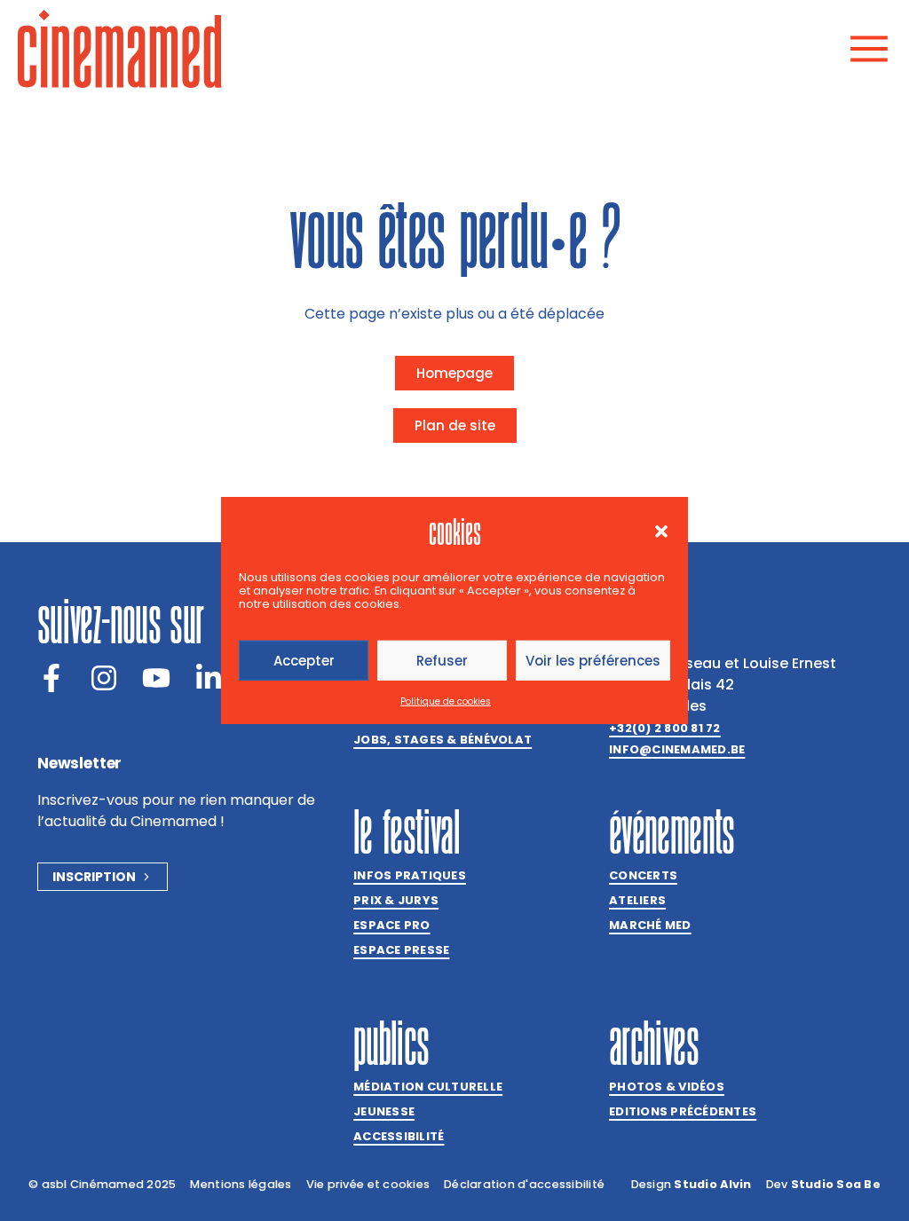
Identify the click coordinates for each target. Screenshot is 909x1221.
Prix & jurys (396, 900)
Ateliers (637, 900)
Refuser (442, 660)
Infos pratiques (409, 875)
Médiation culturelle (427, 1086)
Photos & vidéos (666, 1086)
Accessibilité (398, 1136)
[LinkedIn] (208, 678)
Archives (654, 1042)
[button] (661, 531)
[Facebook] (51, 678)
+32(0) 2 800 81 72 (665, 728)
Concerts (643, 875)
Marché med (650, 925)
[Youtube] (156, 678)
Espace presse (401, 949)
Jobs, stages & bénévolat (442, 739)
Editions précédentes (682, 1111)
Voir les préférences (593, 660)
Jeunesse (384, 1111)
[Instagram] (104, 678)
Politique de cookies (445, 701)
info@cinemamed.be (677, 749)
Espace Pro (392, 925)
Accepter (304, 660)
